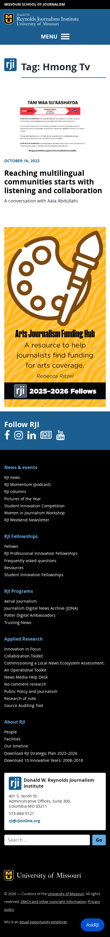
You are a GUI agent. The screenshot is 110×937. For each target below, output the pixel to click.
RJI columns (15, 491)
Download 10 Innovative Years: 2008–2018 (43, 760)
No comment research (25, 684)
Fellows (11, 546)
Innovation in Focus (22, 649)
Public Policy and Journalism (31, 691)
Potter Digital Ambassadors (30, 615)
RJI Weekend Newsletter (26, 519)
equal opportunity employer (43, 922)
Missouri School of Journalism (34, 4)
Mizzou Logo (9, 18)
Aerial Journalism (20, 601)
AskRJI (92, 925)
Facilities (12, 739)
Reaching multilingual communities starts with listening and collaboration (53, 181)
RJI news (12, 477)
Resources (14, 567)
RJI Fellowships (21, 536)
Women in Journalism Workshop (34, 512)
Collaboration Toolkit (23, 656)
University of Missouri (38, 24)
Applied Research (23, 639)
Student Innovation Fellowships (33, 574)
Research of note (20, 698)
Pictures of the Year (22, 498)
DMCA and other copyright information (53, 901)
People (10, 732)
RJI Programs (18, 591)
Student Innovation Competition (34, 505)
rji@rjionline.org (24, 820)
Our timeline (16, 746)
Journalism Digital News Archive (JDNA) (41, 608)
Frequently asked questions (30, 560)
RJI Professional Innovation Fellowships (41, 553)
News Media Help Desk (26, 677)
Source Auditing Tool (23, 705)
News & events (20, 467)
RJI (48, 17)
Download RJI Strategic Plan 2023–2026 (40, 753)
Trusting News (17, 622)
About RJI (14, 722)
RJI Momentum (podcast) (27, 484)
